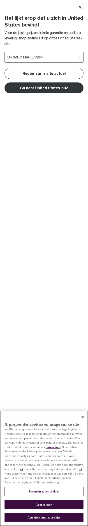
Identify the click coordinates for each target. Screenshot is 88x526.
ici (21, 469)
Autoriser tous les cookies (44, 517)
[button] (44, 87)
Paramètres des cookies (44, 491)
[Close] (80, 7)
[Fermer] (83, 417)
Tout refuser (44, 504)
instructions (53, 447)
